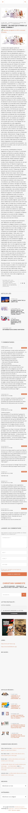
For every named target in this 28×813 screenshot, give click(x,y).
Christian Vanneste (14, 583)
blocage (5, 280)
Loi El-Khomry (12, 283)
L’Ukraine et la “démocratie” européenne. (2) (15, 697)
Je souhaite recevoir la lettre (13, 610)
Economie (20, 22)
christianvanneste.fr (19, 806)
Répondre (24, 347)
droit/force (6, 281)
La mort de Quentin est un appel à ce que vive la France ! (17, 717)
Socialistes (6, 286)
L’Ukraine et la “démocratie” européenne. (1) (15, 707)
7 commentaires (16, 23)
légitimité (5, 283)
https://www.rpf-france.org (8, 643)
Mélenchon (13, 285)
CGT (12, 280)
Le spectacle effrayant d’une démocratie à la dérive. (16, 322)
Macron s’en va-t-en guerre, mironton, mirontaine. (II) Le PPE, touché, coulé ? (18, 312)
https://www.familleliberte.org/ (9, 646)
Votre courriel (6, 605)
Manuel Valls (6, 285)
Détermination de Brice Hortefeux (13, 329)
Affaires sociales (13, 22)
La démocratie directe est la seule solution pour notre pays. (18, 726)
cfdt (9, 280)
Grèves (10, 282)
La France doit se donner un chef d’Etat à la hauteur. (18, 736)
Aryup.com (11, 808)
